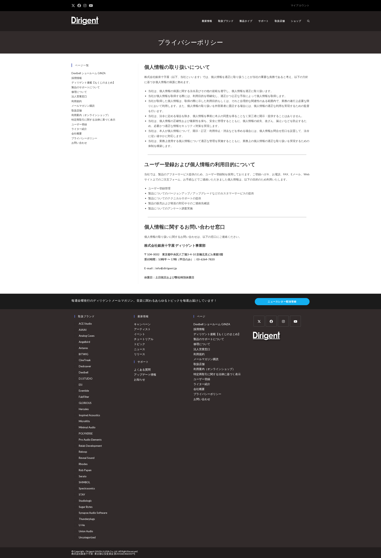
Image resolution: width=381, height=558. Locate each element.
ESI (80, 384)
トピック (139, 344)
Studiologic (85, 500)
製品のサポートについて (85, 87)
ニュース (139, 349)
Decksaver (85, 366)
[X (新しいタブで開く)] (73, 6)
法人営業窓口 (79, 96)
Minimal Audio (87, 427)
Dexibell (83, 372)
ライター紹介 (79, 128)
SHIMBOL (84, 482)
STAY (82, 494)
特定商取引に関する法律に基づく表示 (93, 119)
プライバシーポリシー (84, 138)
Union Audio (86, 531)
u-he (82, 525)
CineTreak (85, 360)
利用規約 (76, 101)
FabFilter (84, 396)
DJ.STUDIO (85, 378)
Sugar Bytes (85, 506)
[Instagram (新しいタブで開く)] (85, 6)
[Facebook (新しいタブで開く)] (79, 6)
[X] (259, 321)
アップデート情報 (145, 374)
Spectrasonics (87, 488)
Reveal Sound (86, 457)
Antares (83, 348)
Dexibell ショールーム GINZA (88, 73)
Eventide (84, 390)
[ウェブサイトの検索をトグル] (308, 21)
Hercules (84, 409)
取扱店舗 (76, 110)
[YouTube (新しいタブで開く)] (91, 6)
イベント (139, 334)
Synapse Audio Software (93, 512)
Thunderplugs (87, 519)
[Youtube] (295, 321)
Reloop (83, 451)
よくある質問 (142, 369)
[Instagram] (283, 321)
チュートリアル (143, 339)
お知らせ (139, 379)
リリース (139, 354)
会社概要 (76, 133)
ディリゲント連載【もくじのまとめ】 (93, 82)
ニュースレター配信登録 (282, 301)
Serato (83, 476)
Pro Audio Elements (90, 439)
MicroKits (84, 421)
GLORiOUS (85, 403)
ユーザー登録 (79, 124)
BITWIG (83, 354)
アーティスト (142, 329)
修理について (79, 91)
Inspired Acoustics (89, 415)
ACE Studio (85, 323)
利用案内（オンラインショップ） (90, 115)
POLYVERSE (86, 433)
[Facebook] (271, 321)
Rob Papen (85, 470)
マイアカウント (300, 5)
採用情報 (76, 78)
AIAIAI (83, 329)
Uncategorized (87, 537)
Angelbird (84, 341)
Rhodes (83, 464)
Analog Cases (86, 335)
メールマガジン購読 (83, 105)
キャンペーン (142, 324)
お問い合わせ (79, 142)
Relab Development (90, 445)
